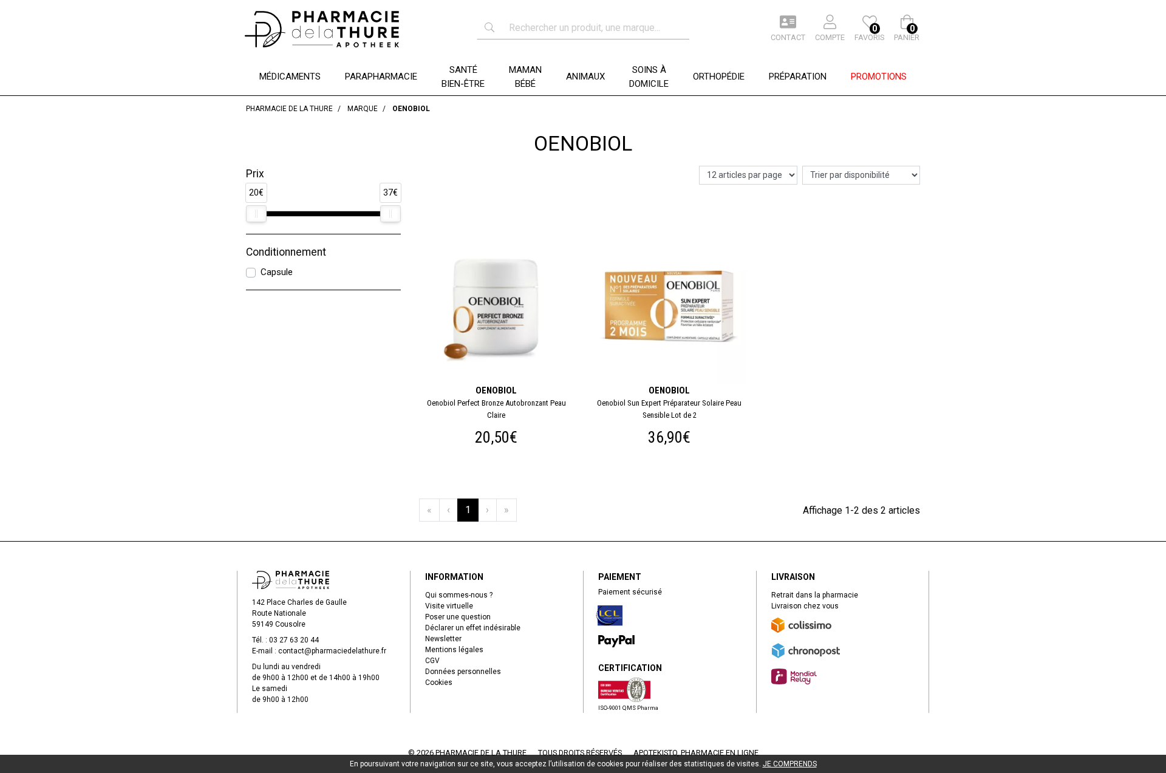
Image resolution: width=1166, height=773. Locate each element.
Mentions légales (454, 649)
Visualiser (501, 231)
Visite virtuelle (449, 606)
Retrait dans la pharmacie (814, 595)
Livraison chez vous (805, 606)
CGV (432, 660)
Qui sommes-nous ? (459, 595)
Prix (255, 174)
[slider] (256, 213)
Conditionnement (286, 252)
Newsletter (443, 639)
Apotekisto (696, 752)
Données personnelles (463, 671)
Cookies (438, 682)
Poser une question (458, 617)
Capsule (277, 272)
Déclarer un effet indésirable (472, 628)
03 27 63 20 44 (294, 640)
